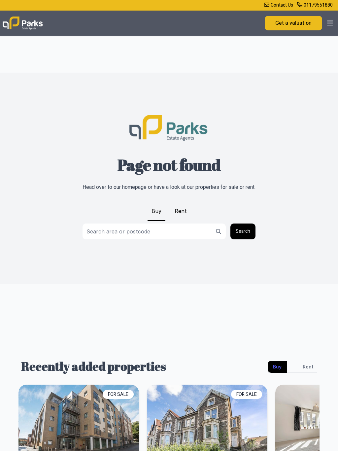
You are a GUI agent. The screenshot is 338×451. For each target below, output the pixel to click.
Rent (181, 211)
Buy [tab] (277, 366)
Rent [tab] (308, 366)
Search (243, 231)
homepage (134, 187)
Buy (156, 211)
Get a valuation (293, 23)
